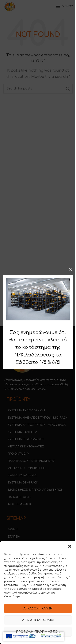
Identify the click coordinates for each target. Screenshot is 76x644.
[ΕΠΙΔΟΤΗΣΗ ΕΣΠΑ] (33, 636)
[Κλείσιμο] (70, 269)
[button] (70, 546)
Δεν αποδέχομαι (38, 620)
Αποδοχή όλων (38, 608)
